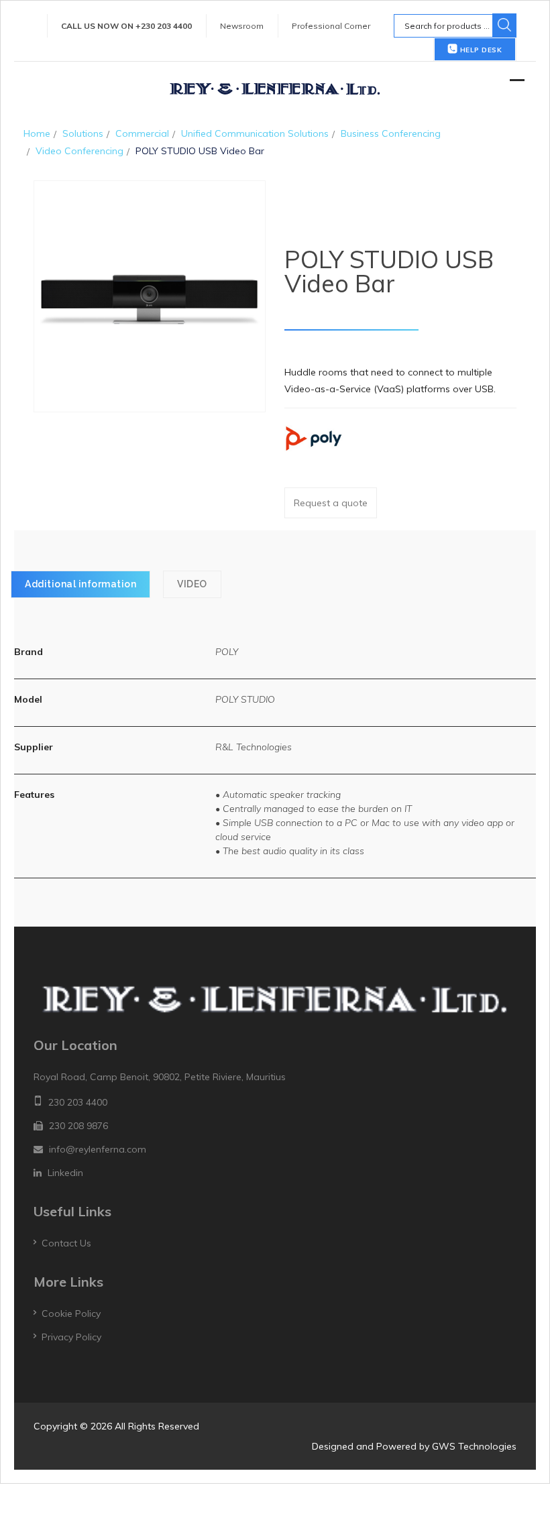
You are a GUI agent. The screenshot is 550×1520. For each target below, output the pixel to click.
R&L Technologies (253, 747)
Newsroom (242, 26)
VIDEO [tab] (192, 584)
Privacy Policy (71, 1337)
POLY (226, 652)
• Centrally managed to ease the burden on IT (313, 809)
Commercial (142, 133)
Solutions (82, 133)
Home (36, 133)
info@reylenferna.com (97, 1149)
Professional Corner (331, 26)
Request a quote (331, 503)
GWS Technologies (474, 1446)
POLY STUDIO (245, 699)
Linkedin (65, 1173)
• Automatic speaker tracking (278, 794)
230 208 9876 (78, 1126)
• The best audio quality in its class (289, 851)
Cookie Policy (71, 1313)
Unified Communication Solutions (255, 133)
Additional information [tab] (80, 584)
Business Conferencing (391, 133)
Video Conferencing (79, 151)
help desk (479, 50)
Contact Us (66, 1243)
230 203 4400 (77, 1102)
